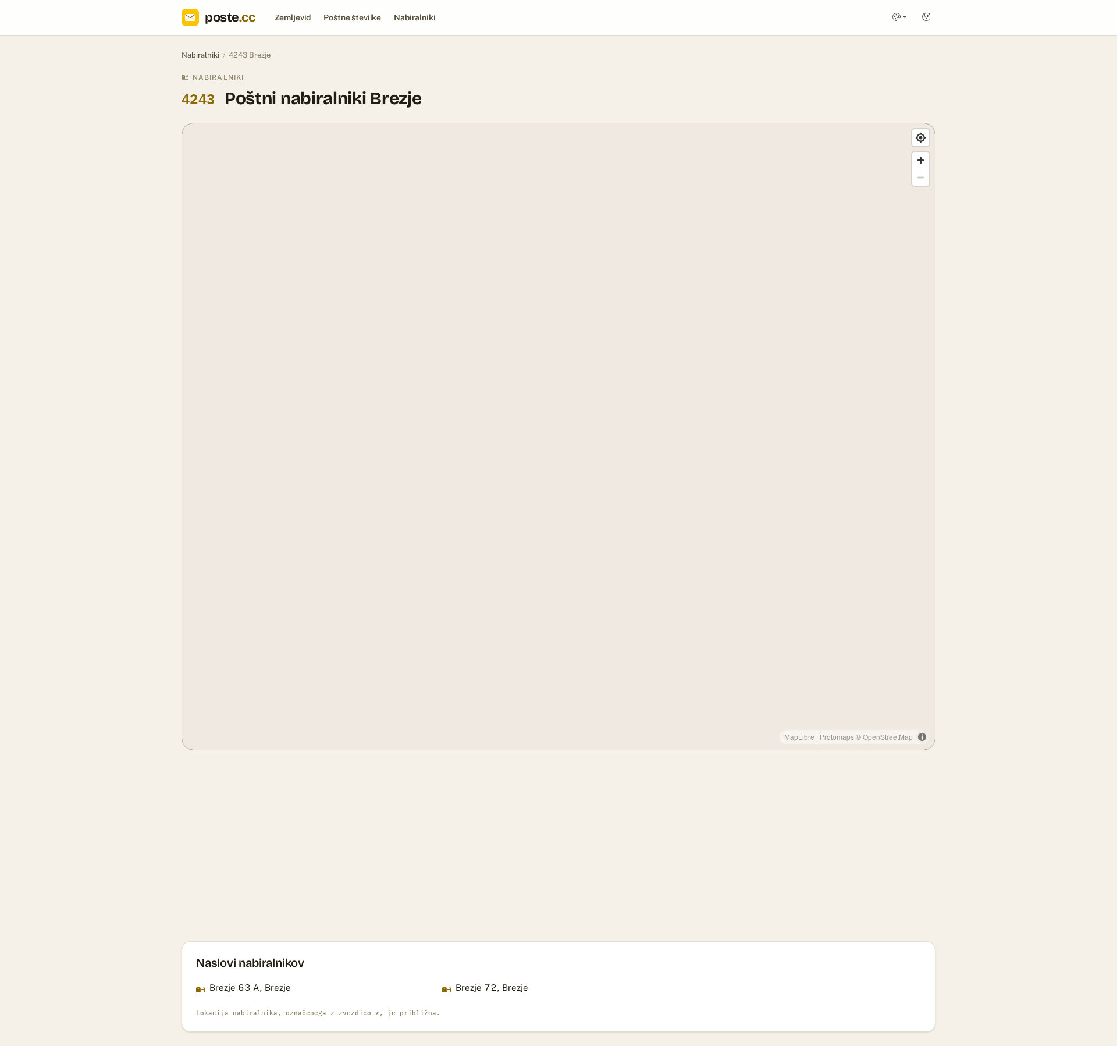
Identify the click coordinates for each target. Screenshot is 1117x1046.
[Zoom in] (920, 160)
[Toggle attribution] (922, 737)
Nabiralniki (414, 17)
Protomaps (837, 737)
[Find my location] (920, 137)
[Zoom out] (920, 177)
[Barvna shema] (899, 18)
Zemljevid (293, 17)
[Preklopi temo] (926, 18)
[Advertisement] (531, 845)
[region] (558, 436)
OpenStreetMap (888, 737)
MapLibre (799, 737)
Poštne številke (352, 17)
